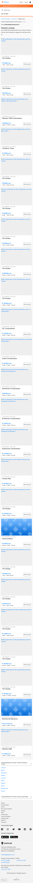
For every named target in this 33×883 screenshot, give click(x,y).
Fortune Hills (6, 479)
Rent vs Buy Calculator (6, 808)
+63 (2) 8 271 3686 (21, 860)
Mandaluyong (4, 788)
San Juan (14, 19)
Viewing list (28, 64)
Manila (2, 780)
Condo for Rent (5, 19)
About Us (3, 820)
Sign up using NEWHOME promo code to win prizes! (15, 6)
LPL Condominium (8, 328)
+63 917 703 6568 (5, 860)
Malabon (3, 783)
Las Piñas (3, 778)
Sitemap (3, 810)
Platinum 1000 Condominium (12, 118)
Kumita (3, 803)
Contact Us (3, 822)
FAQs (2, 812)
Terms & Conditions (6, 816)
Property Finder (5, 818)
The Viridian (6, 58)
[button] (3, 46)
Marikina (3, 775)
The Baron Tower (8, 148)
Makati (2, 770)
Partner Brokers (5, 805)
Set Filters (4, 14)
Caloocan (3, 767)
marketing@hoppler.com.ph (8, 854)
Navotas (3, 791)
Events (2, 807)
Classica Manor (7, 539)
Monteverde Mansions (10, 719)
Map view (4, 880)
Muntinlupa (4, 772)
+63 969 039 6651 (5, 862)
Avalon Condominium (9, 358)
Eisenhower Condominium (11, 388)
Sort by (10, 24)
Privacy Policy (4, 814)
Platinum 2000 (7, 749)
